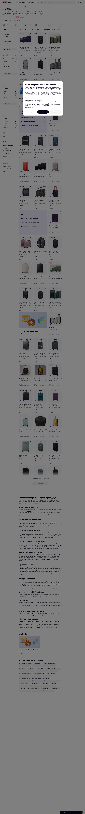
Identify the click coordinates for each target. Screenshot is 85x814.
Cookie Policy (27, 97)
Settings (30, 112)
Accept (43, 112)
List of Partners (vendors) (29, 107)
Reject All (55, 112)
